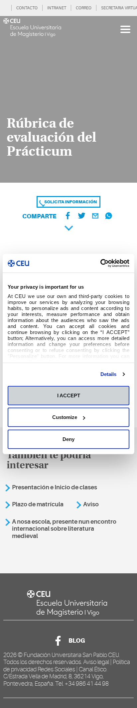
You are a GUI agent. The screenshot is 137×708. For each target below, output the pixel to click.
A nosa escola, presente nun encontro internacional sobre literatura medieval (64, 528)
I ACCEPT (68, 395)
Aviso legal (96, 662)
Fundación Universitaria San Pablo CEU (71, 655)
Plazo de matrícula (38, 504)
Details (108, 374)
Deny (68, 439)
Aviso (91, 504)
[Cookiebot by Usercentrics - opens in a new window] (100, 263)
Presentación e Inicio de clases (54, 487)
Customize (64, 417)
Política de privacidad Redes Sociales (66, 666)
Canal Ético (92, 669)
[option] (68, 99)
